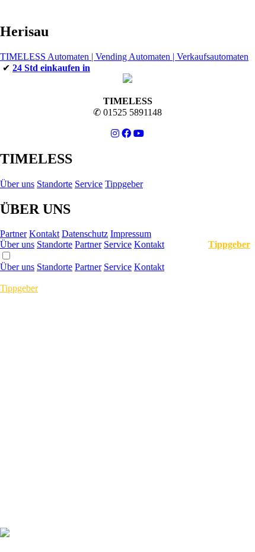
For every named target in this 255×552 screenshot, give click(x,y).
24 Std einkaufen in (51, 68)
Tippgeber (124, 184)
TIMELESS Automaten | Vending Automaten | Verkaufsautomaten (124, 57)
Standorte (54, 184)
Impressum (130, 234)
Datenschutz (85, 234)
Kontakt (44, 234)
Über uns (17, 184)
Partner (13, 234)
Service (89, 184)
